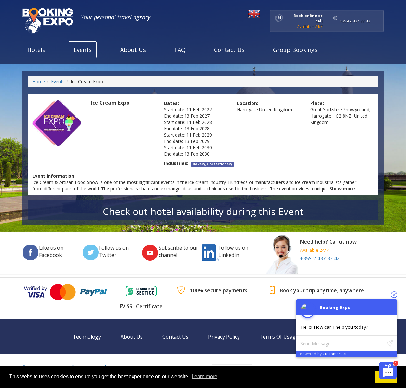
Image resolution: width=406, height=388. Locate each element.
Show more (342, 189)
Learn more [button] (204, 376)
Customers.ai (334, 354)
